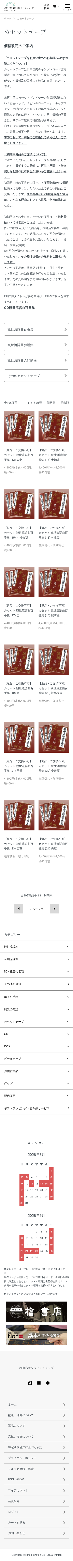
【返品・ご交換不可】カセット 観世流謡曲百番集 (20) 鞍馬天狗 (53, 688)
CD (6, 1034)
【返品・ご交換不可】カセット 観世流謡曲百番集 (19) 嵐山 (18, 688)
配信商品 (9, 1096)
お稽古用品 (11, 1071)
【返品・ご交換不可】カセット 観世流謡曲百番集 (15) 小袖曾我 (18, 532)
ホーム (7, 18)
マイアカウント (18, 1490)
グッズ (8, 1083)
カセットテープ (25, 18)
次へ (54, 908)
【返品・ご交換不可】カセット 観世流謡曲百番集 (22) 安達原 (53, 766)
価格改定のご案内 (18, 45)
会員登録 (13, 1501)
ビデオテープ (12, 1058)
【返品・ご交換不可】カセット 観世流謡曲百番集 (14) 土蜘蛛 (53, 455)
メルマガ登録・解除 (21, 1469)
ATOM (20, 1479)
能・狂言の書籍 (14, 971)
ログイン (13, 1512)
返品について (16, 1425)
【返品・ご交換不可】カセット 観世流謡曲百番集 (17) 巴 (18, 610)
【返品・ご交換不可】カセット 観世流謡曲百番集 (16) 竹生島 (53, 532)
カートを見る (16, 1522)
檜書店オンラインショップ (36, 1368)
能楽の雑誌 (11, 1009)
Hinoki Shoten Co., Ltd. (38, 1554)
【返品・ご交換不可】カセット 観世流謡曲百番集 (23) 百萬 (18, 843)
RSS (11, 1479)
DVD (7, 1046)
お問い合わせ (16, 1533)
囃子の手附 (11, 997)
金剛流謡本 (11, 959)
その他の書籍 (12, 984)
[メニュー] (67, 7)
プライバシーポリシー (22, 1458)
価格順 (51, 402)
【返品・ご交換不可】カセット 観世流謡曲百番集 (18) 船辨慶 (53, 610)
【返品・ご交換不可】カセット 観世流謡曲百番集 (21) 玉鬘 (18, 766)
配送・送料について (21, 1415)
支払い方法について (21, 1436)
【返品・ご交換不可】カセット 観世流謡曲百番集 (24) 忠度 (53, 843)
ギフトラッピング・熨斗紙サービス (26, 1108)
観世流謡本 (11, 946)
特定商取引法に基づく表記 (25, 1447)
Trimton (58, 1554)
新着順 (64, 402)
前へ (18, 908)
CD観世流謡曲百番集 (19, 307)
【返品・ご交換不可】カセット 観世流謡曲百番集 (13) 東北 (18, 455)
